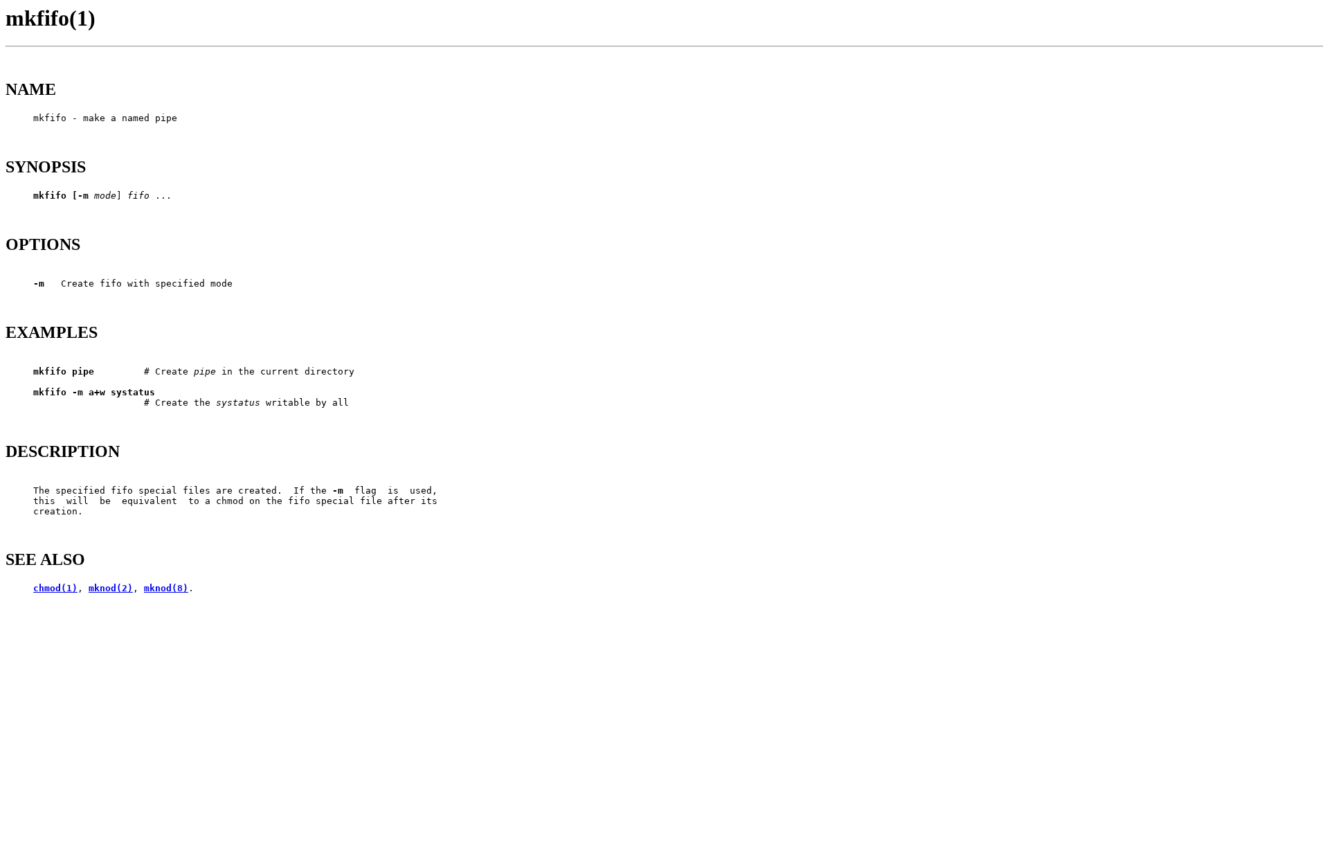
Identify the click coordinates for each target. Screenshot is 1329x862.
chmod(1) (55, 588)
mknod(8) (166, 588)
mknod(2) (111, 588)
